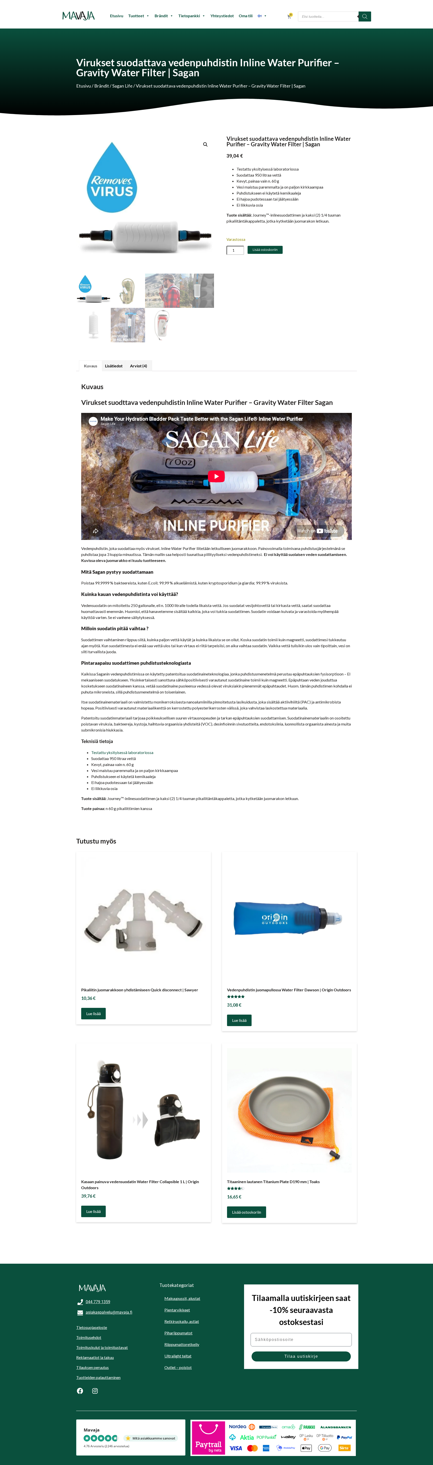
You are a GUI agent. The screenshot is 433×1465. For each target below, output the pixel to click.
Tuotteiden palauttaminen (98, 1377)
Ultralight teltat (177, 1355)
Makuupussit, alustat (182, 1298)
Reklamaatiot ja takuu (95, 1357)
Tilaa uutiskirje (301, 1356)
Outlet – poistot (178, 1367)
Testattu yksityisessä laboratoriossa (122, 752)
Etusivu (116, 15)
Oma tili (246, 15)
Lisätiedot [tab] (114, 365)
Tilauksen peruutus (92, 1367)
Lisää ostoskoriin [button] (246, 1212)
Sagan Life (122, 86)
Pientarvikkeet (177, 1309)
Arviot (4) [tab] (138, 365)
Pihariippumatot (178, 1332)
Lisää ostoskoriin (265, 249)
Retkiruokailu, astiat (181, 1321)
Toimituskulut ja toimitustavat (102, 1347)
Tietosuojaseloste (91, 1327)
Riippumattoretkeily (181, 1344)
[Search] (365, 17)
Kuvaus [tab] (90, 365)
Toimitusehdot (88, 1337)
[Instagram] (95, 1390)
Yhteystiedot (222, 15)
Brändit (161, 15)
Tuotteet (136, 15)
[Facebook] (80, 1390)
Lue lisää (93, 1013)
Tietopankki (189, 15)
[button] (205, 144)
